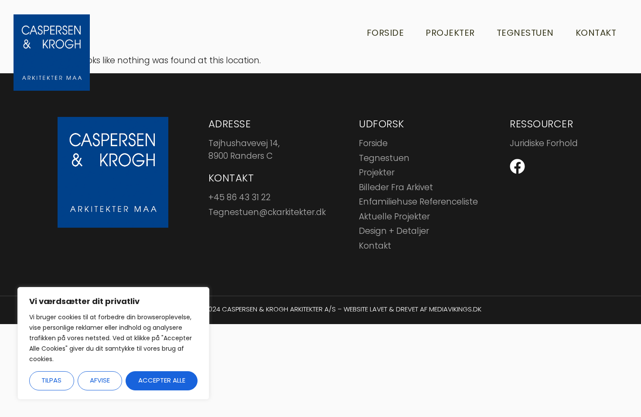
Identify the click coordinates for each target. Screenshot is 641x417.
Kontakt (596, 33)
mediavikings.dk (455, 309)
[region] (113, 343)
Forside (385, 33)
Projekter (450, 33)
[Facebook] (517, 166)
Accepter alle (161, 380)
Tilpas (51, 380)
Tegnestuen (525, 33)
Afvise (100, 380)
